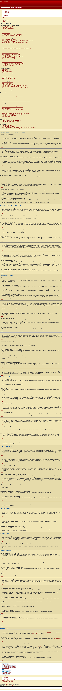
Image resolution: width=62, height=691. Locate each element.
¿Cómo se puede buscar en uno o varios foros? (10, 104)
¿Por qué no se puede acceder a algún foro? (10, 58)
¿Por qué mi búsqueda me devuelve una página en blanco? (12, 107)
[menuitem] (7, 11)
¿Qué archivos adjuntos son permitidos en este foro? (11, 120)
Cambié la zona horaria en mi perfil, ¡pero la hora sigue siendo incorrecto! (15, 42)
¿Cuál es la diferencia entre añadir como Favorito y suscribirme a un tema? (15, 113)
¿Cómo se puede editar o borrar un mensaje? (10, 53)
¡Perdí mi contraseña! (6, 33)
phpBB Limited (48, 632)
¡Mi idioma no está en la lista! (7, 43)
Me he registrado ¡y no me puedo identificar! (10, 29)
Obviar (1, 5)
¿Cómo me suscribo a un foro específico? (9, 115)
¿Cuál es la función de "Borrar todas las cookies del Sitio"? (12, 35)
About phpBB (34, 633)
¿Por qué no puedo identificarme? (8, 30)
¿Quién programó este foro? (7, 125)
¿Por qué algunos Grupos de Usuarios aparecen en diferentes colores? (15, 87)
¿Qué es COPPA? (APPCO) (7, 27)
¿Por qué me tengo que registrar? (8, 26)
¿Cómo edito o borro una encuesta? (8, 57)
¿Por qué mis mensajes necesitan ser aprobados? (11, 64)
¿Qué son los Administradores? (7, 82)
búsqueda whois (38, 646)
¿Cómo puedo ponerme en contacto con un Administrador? (12, 128)
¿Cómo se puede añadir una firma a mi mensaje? (11, 54)
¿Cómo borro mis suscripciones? (8, 116)
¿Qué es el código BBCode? (7, 69)
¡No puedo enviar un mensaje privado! (9, 93)
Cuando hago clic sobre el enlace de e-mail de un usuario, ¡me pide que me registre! (17, 48)
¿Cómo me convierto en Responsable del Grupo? (11, 86)
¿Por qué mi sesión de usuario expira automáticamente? (12, 34)
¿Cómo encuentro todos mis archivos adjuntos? (10, 121)
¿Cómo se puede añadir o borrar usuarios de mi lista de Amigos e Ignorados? (16, 101)
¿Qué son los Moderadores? (7, 83)
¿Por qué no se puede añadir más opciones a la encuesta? (12, 56)
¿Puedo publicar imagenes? (7, 72)
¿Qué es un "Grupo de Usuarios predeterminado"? (11, 88)
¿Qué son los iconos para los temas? (8, 78)
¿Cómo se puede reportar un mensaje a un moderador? (12, 62)
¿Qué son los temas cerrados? (7, 77)
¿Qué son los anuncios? (6, 74)
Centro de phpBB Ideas (57, 638)
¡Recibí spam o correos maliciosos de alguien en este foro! (12, 96)
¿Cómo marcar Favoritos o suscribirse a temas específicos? (13, 114)
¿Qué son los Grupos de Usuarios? (8, 84)
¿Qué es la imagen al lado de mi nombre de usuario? (11, 44)
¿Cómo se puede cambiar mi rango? (8, 47)
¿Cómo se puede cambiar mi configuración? (10, 39)
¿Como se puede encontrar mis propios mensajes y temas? (12, 109)
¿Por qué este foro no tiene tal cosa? (8, 126)
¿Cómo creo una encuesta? (7, 55)
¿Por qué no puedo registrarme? (8, 28)
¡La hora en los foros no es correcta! (8, 41)
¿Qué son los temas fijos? (6, 76)
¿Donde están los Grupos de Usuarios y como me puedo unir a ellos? (14, 85)
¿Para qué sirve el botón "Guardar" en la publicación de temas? (13, 63)
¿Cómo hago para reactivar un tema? (8, 65)
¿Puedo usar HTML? (5, 70)
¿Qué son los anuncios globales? (8, 73)
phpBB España (11, 685)
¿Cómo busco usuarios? (6, 108)
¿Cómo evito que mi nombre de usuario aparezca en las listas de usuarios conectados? (18, 40)
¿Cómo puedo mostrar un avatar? (8, 45)
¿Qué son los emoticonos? (7, 71)
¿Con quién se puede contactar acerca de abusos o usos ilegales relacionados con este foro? (19, 127)
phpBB (7, 684)
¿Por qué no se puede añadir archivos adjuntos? (10, 59)
